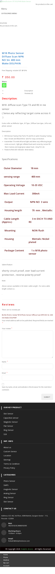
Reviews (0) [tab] (29, 93)
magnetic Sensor (11, 489)
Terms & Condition (12, 464)
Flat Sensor (8, 426)
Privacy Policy (9, 468)
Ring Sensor (9, 430)
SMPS (6, 485)
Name (5, 361)
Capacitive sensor (11, 418)
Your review (7, 328)
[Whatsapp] (4, 85)
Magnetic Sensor (11, 422)
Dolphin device (27, 549)
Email (4, 373)
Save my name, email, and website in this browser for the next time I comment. (27, 388)
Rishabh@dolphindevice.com (19, 541)
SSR (5, 434)
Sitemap (7, 460)
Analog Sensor (10, 493)
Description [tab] (28, 91)
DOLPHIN (3, 23)
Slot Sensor (8, 413)
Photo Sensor (9, 481)
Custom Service (10, 451)
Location (7, 455)
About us (7, 447)
